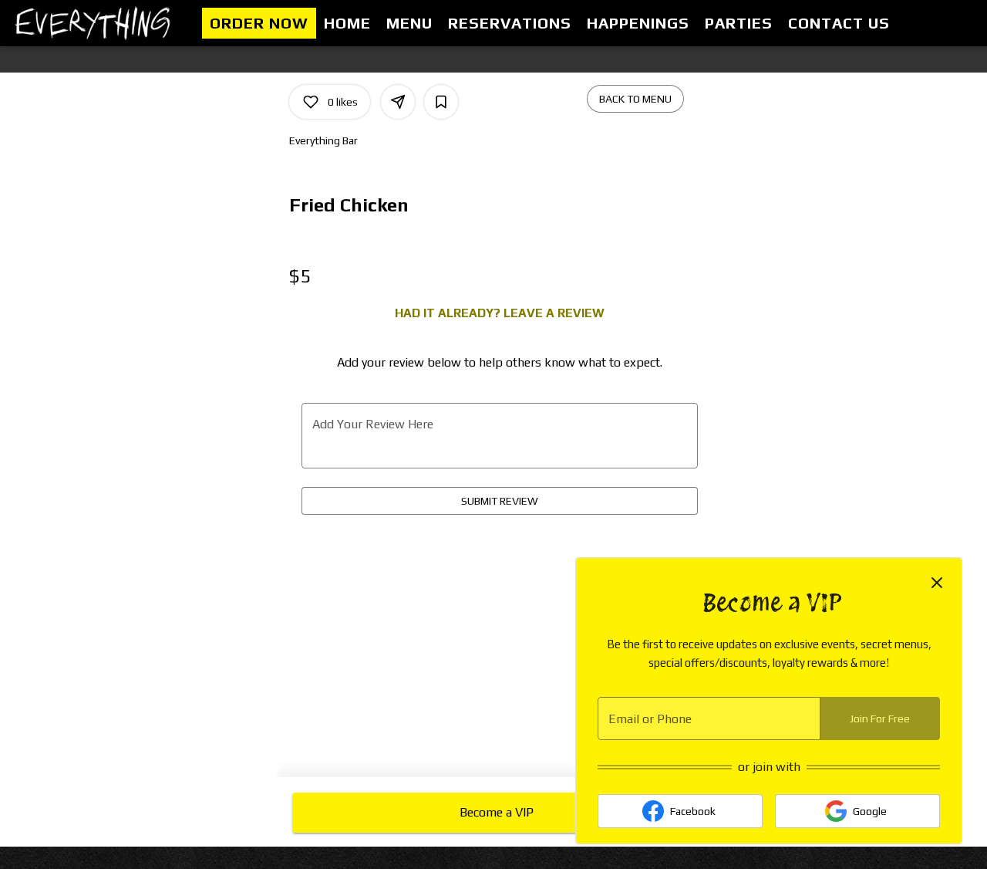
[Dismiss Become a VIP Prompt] (936, 582)
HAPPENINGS (638, 23)
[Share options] (398, 102)
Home (347, 23)
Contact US (839, 23)
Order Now (259, 23)
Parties (739, 23)
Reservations (509, 23)
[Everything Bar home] (97, 23)
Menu (409, 23)
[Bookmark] (441, 102)
